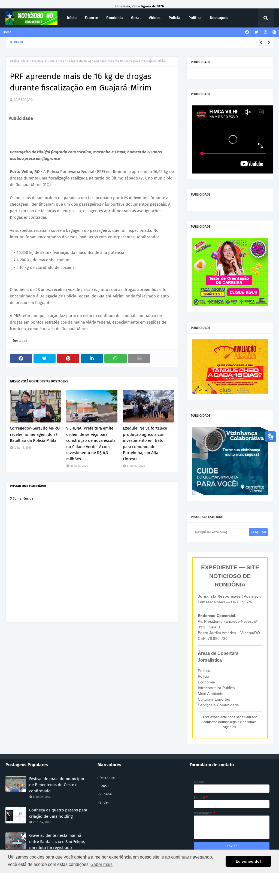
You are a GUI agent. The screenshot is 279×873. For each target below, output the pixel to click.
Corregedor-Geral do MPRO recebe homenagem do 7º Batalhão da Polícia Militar (35, 434)
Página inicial (19, 61)
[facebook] (247, 32)
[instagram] (265, 32)
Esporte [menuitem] (91, 18)
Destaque (39, 61)
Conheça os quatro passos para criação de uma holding (58, 813)
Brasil (104, 786)
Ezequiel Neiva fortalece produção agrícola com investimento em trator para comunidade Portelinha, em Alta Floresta (140, 42)
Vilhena (105, 794)
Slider (104, 802)
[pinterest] (273, 32)
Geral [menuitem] (136, 18)
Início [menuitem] (72, 18)
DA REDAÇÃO (23, 100)
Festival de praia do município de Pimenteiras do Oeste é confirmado (56, 784)
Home (7, 32)
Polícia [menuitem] (174, 18)
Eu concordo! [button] (248, 861)
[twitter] (256, 32)
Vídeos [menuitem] (154, 18)
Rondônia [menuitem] (114, 18)
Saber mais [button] (101, 864)
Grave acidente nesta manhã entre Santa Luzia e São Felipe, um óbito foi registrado (57, 841)
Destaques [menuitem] (219, 18)
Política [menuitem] (195, 18)
